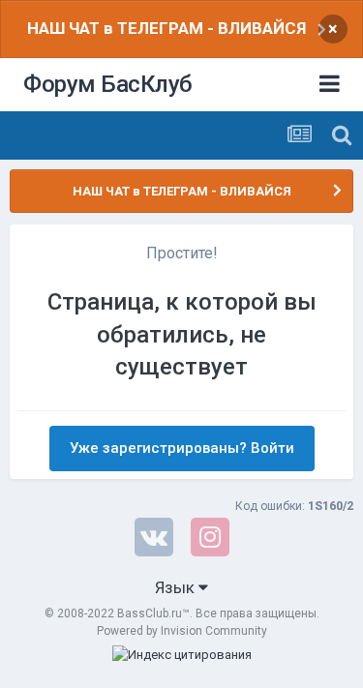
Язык (176, 587)
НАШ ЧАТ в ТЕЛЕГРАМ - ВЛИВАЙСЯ (166, 28)
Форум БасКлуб (108, 84)
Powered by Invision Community (182, 631)
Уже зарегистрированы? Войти (182, 448)
